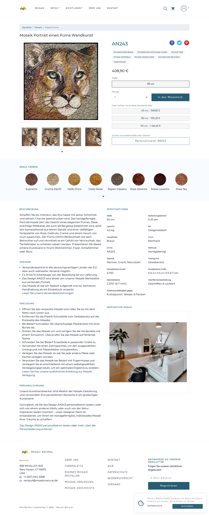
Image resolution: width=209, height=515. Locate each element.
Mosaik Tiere (177, 52)
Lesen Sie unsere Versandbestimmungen (48, 293)
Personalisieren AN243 (150, 141)
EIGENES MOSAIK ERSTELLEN (76, 474)
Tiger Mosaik (120, 62)
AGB (111, 466)
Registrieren (168, 486)
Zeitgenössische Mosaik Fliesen (152, 52)
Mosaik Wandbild (122, 57)
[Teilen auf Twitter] (179, 43)
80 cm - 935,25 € (150, 118)
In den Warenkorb (170, 97)
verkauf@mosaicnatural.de (40, 480)
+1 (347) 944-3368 (34, 476)
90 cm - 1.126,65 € (151, 126)
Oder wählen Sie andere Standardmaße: (132, 105)
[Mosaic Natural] (23, 11)
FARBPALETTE (74, 466)
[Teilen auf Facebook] (172, 43)
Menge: (115, 92)
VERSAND (114, 484)
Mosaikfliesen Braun (123, 52)
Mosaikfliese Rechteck (169, 57)
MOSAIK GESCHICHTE (79, 488)
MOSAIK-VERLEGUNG (79, 482)
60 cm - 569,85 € (150, 111)
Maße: (115, 78)
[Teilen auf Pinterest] (186, 43)
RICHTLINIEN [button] (73, 8)
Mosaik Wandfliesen (144, 57)
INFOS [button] (54, 8)
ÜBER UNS (95, 8)
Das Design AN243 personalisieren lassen (45, 425)
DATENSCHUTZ (118, 472)
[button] (165, 8)
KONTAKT (112, 8)
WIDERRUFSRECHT (120, 478)
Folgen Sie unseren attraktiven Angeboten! (165, 468)
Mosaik (39, 8)
